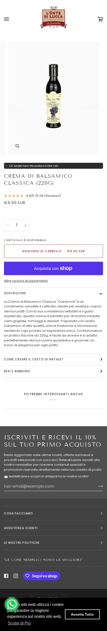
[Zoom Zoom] (53, 98)
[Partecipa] (96, 486)
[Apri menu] (11, 19)
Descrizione (15, 293)
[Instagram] (15, 576)
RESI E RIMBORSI (17, 371)
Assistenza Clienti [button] (21, 528)
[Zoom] (17, 146)
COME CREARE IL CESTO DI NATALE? (33, 359)
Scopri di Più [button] (19, 623)
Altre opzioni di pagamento (26, 280)
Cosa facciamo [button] (18, 513)
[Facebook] (6, 576)
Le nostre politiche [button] (22, 543)
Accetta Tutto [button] (82, 614)
